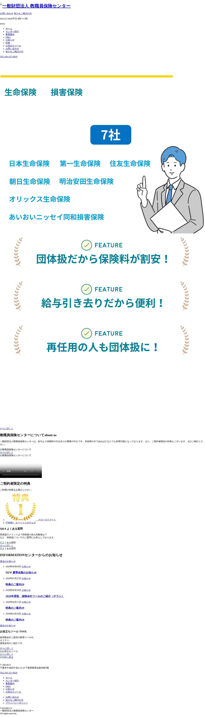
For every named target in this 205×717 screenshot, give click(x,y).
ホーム (9, 28)
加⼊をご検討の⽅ (23, 13)
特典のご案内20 (15, 584)
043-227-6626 (8, 56)
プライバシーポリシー (17, 703)
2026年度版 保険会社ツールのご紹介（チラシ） (35, 596)
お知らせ (10, 40)
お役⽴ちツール (13, 46)
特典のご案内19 (15, 607)
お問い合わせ (6, 13)
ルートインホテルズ (24, 522)
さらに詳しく (6, 428)
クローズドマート (46, 520)
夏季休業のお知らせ (25, 572)
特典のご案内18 (15, 619)
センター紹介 (12, 31)
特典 (8, 43)
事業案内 (10, 34)
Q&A (8, 37)
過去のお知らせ (8, 561)
